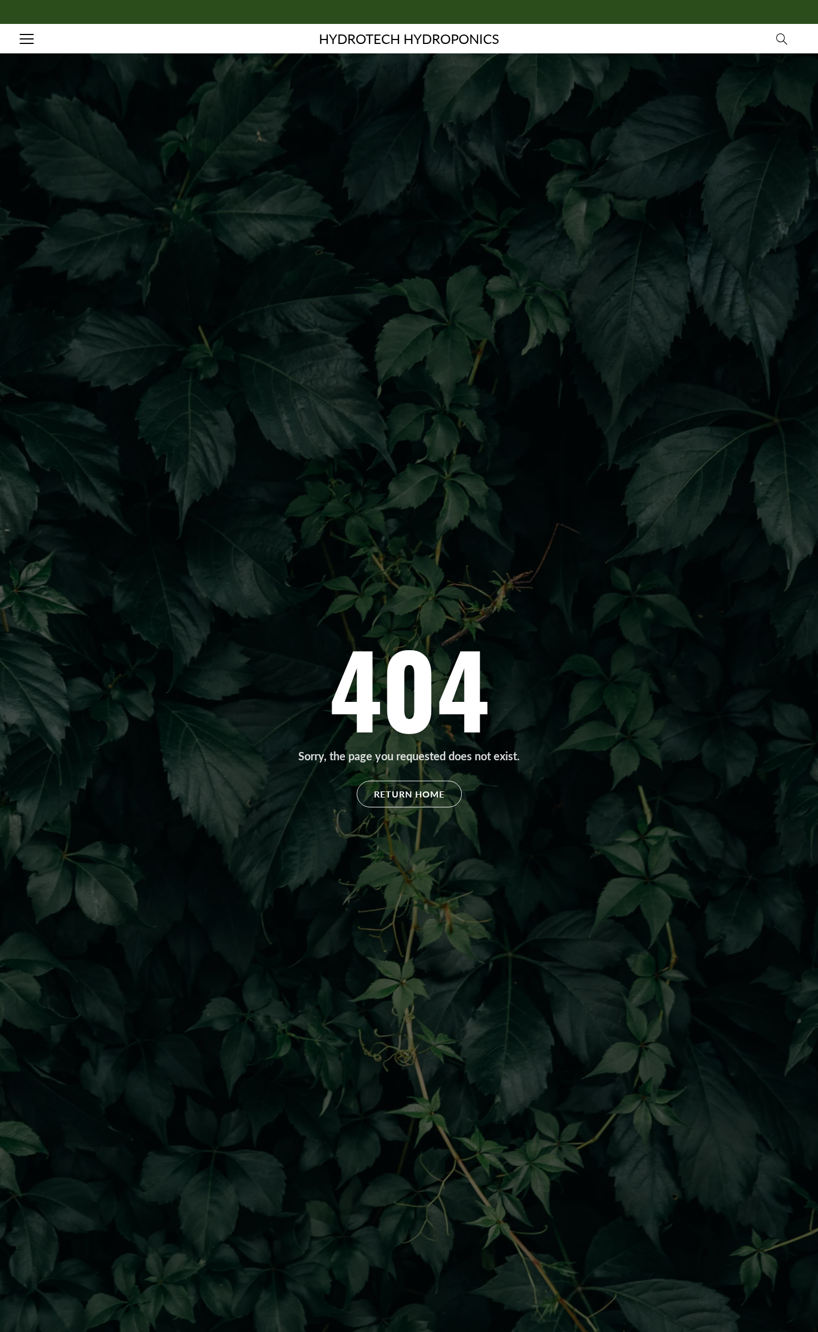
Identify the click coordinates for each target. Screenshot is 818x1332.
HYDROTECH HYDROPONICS (409, 39)
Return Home (409, 793)
